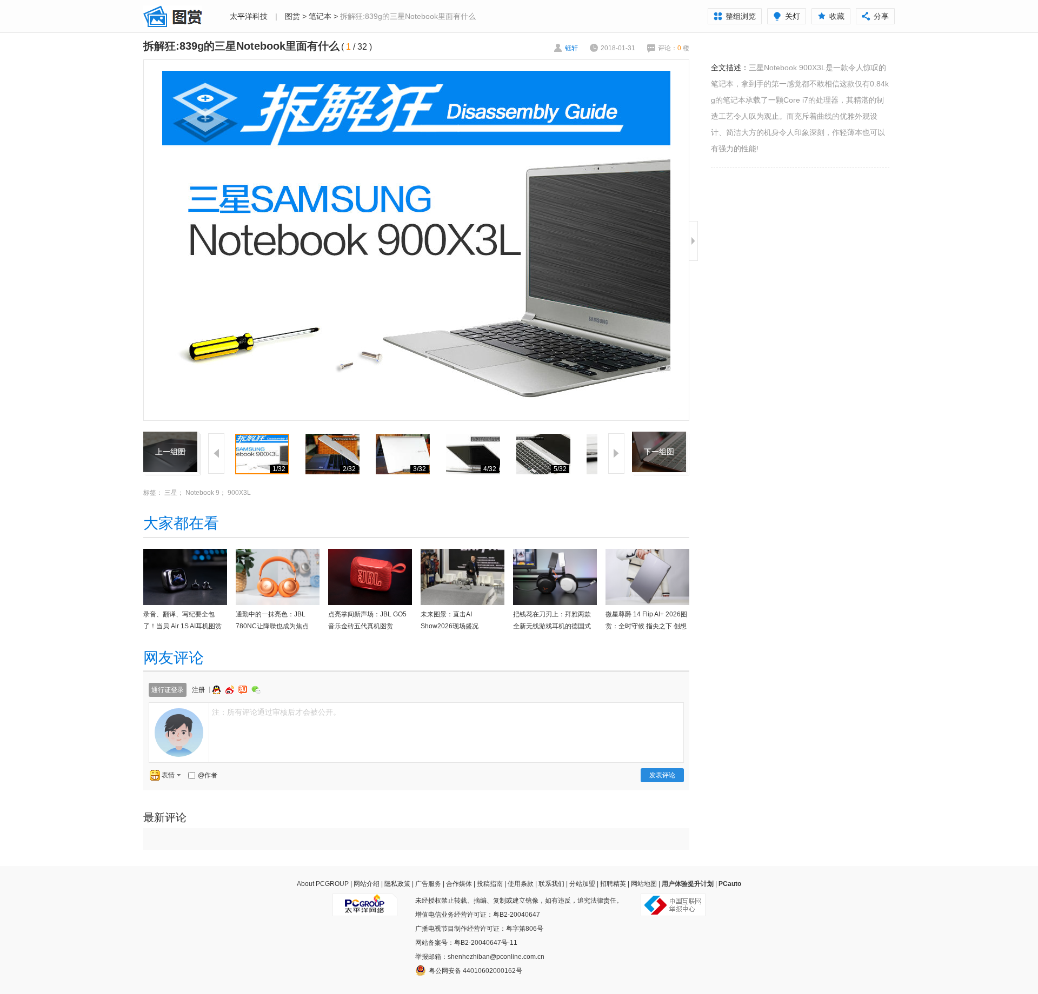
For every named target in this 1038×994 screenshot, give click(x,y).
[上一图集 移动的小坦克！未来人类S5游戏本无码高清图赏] (170, 438)
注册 (198, 690)
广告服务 (428, 884)
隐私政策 (397, 884)
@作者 (207, 775)
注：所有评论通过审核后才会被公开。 (276, 712)
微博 (230, 690)
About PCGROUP (323, 884)
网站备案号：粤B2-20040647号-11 (466, 942)
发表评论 (662, 775)
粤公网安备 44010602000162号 (475, 971)
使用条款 (521, 884)
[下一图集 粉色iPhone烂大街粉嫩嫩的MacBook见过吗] (659, 438)
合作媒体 (459, 884)
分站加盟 (582, 884)
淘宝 (243, 690)
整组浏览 (741, 16)
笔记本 (320, 16)
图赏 (292, 16)
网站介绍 (367, 884)
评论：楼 (673, 48)
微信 (256, 690)
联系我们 (551, 884)
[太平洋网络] (364, 900)
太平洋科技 (249, 16)
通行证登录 (167, 690)
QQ (217, 690)
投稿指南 (490, 884)
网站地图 (644, 884)
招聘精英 (613, 884)
